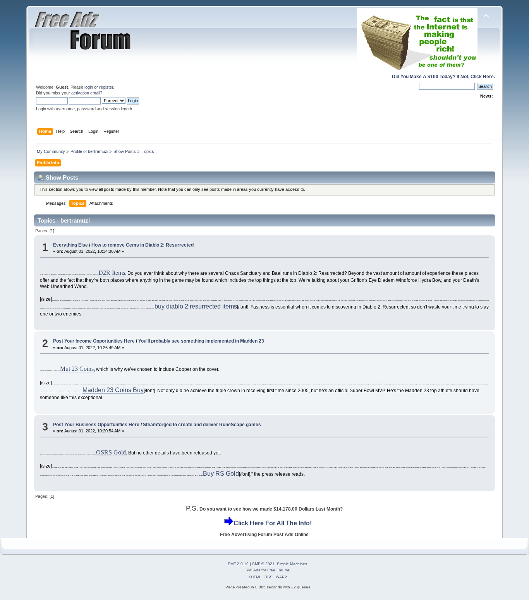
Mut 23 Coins (77, 368)
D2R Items (111, 272)
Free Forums (278, 570)
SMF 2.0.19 (238, 564)
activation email (85, 93)
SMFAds (253, 570)
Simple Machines (292, 564)
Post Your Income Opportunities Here (94, 341)
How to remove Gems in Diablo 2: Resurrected (142, 245)
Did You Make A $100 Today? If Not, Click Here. (443, 76)
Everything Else (70, 245)
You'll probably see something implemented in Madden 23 (201, 341)
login (88, 87)
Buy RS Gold (221, 473)
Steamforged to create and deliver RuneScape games (202, 424)
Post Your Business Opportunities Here (96, 424)
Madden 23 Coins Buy (113, 390)
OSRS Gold (111, 452)
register (106, 87)
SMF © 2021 (263, 564)
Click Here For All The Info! (273, 523)
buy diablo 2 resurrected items (196, 306)
